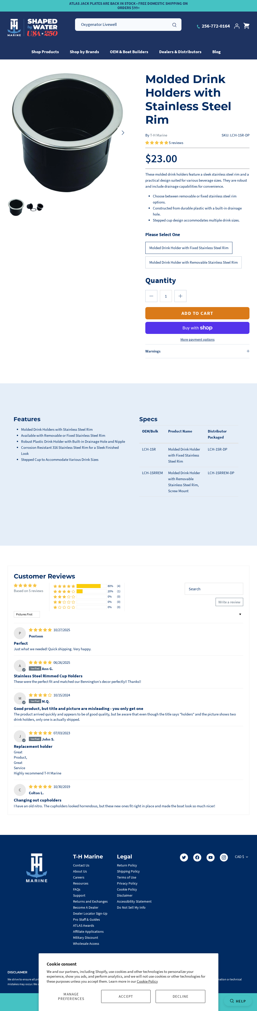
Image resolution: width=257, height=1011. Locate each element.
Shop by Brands (84, 51)
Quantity (160, 280)
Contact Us (81, 865)
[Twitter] (184, 857)
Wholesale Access (86, 943)
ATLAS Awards (83, 925)
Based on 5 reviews (28, 590)
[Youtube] (211, 857)
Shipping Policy (128, 871)
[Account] (237, 26)
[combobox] (128, 24)
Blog (216, 51)
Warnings (152, 351)
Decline (180, 996)
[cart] (246, 26)
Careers (78, 877)
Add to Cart (197, 313)
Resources (80, 883)
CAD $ (239, 856)
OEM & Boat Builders (129, 51)
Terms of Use (126, 877)
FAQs (76, 889)
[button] (157, 142)
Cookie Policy (147, 981)
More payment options (197, 339)
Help (241, 1001)
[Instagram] (224, 857)
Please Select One (162, 234)
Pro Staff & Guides (86, 919)
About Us (80, 871)
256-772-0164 (215, 26)
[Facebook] (197, 857)
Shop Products (45, 51)
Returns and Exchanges (90, 901)
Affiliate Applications (88, 931)
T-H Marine (158, 135)
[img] (40, 629)
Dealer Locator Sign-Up (90, 913)
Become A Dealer (85, 907)
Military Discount (85, 937)
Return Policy (127, 865)
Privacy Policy (127, 883)
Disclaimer (125, 895)
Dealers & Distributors (180, 51)
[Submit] (174, 24)
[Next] (122, 132)
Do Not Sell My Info (131, 907)
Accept (126, 996)
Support (79, 895)
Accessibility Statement (134, 901)
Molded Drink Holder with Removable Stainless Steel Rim (193, 262)
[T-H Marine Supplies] (33, 28)
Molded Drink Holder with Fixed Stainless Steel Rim (188, 247)
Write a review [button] (229, 602)
